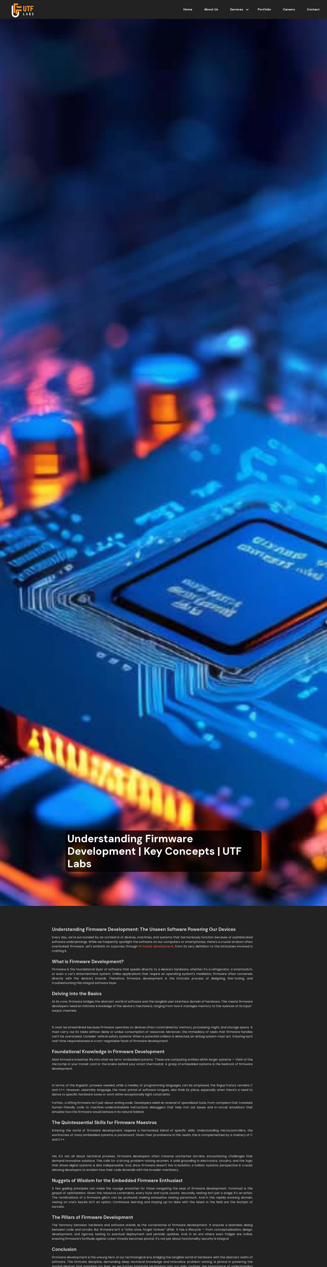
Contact (313, 9)
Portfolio (264, 9)
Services (236, 9)
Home (187, 9)
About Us (211, 9)
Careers (289, 9)
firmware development (156, 946)
